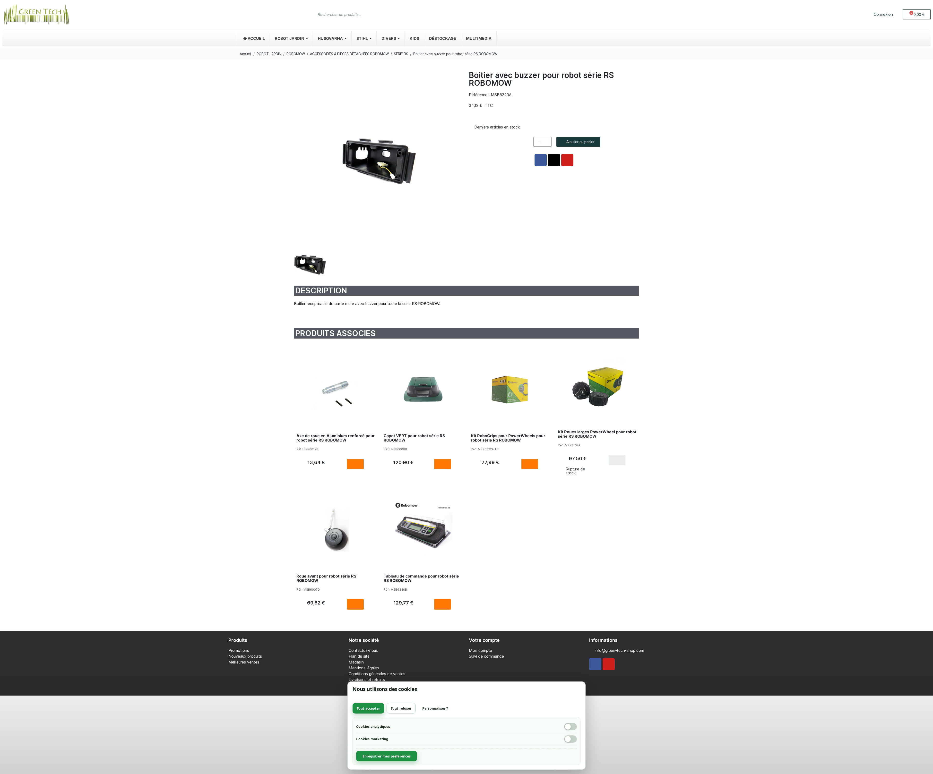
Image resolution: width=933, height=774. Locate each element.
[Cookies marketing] (570, 739)
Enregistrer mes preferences (387, 756)
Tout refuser (401, 708)
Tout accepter (368, 708)
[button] (917, 14)
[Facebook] (595, 664)
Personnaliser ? (435, 708)
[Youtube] (609, 664)
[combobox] (456, 14)
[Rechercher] (613, 14)
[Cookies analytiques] (570, 726)
